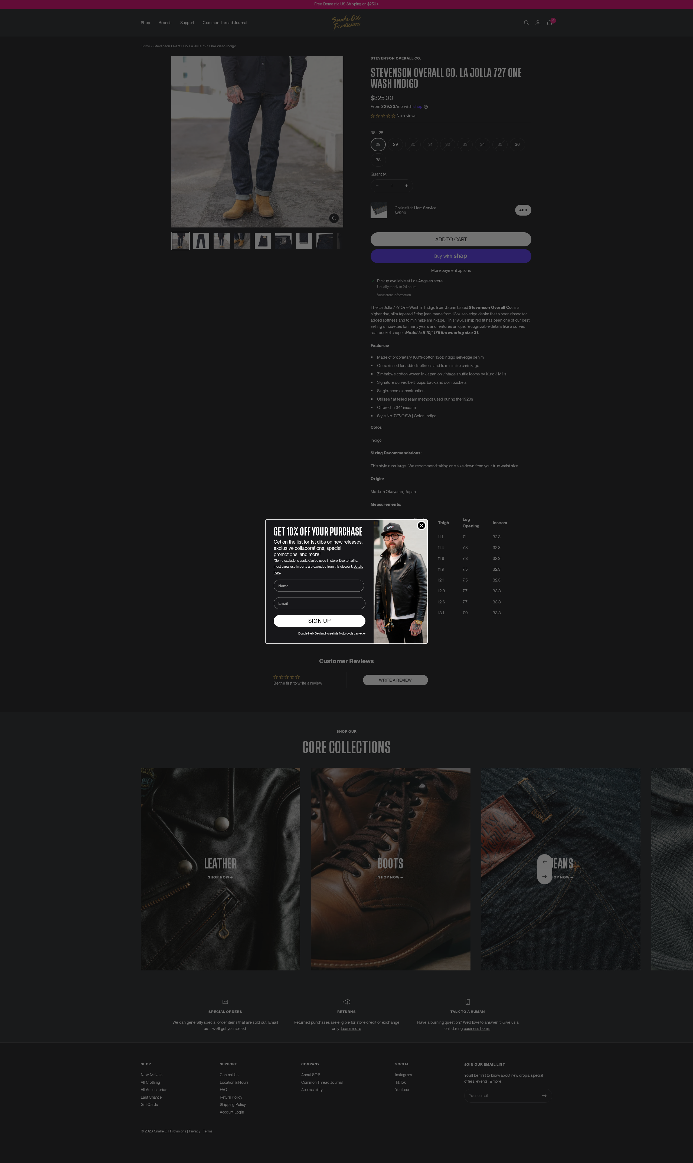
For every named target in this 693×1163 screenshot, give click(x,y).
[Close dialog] (421, 525)
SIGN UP (319, 621)
